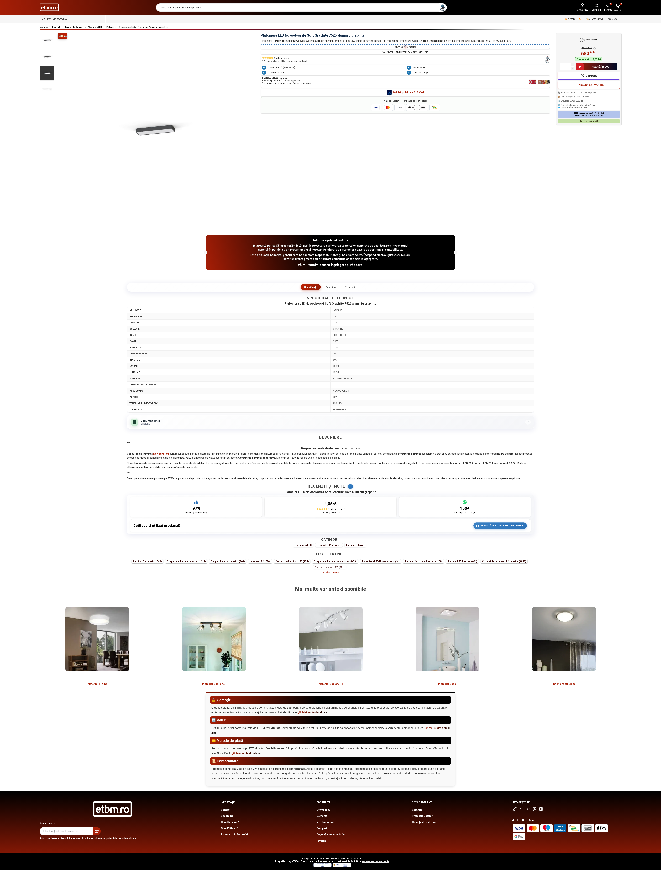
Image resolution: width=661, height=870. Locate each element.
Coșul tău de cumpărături (331, 834)
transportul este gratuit (375, 861)
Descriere (331, 287)
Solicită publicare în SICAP (408, 92)
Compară (596, 9)
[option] (97, 643)
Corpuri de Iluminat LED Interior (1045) (504, 561)
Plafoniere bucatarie (330, 684)
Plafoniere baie (447, 684)
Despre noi (227, 815)
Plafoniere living (97, 684)
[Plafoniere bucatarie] (330, 639)
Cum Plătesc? (229, 828)
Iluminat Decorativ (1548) (147, 561)
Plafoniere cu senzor (564, 684)
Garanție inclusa (276, 72)
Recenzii (350, 287)
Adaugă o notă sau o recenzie (502, 525)
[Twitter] (515, 809)
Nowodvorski (161, 453)
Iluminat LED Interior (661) (462, 561)
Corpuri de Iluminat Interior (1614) (186, 561)
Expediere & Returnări (234, 834)
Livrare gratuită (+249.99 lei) (281, 67)
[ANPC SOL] (322, 866)
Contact (225, 809)
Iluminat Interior (355, 545)
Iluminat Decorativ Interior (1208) (423, 561)
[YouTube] (528, 809)
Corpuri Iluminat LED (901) (330, 567)
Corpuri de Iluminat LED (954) (292, 561)
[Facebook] (521, 809)
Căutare (443, 7)
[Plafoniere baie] (447, 639)
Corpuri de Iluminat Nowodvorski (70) (335, 561)
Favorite (321, 840)
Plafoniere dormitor (214, 684)
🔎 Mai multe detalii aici (313, 712)
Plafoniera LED (303, 545)
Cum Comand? (230, 822)
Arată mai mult (329, 572)
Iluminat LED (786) (260, 561)
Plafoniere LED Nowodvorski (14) (381, 561)
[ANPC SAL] (341, 866)
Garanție (417, 809)
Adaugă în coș (600, 66)
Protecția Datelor (422, 815)
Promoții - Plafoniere (329, 545)
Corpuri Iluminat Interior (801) (228, 561)
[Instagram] (541, 809)
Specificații (310, 287)
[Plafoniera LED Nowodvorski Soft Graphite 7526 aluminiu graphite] (47, 40)
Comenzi (321, 815)
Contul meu (582, 9)
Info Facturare (325, 822)
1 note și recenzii (330, 512)
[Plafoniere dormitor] (214, 639)
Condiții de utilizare (424, 822)
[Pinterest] (534, 809)
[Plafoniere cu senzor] (564, 639)
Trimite (97, 831)
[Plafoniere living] (97, 639)
